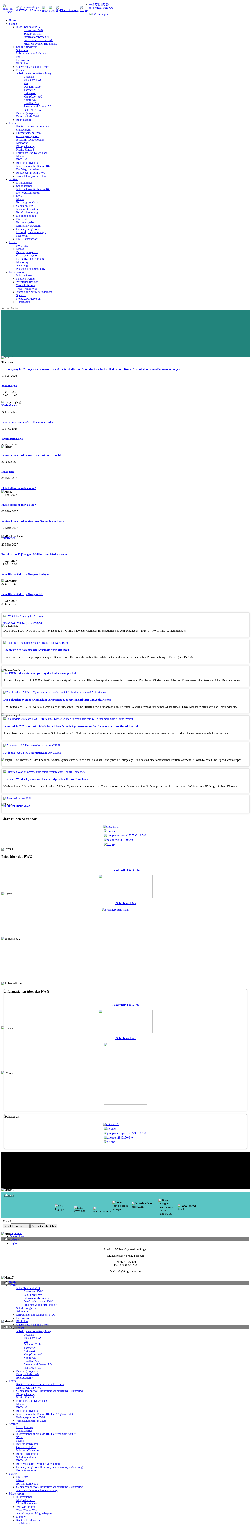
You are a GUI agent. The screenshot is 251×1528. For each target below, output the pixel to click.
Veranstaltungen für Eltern (31, 176)
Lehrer (13, 242)
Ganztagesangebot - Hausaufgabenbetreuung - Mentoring (31, 139)
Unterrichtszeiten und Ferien (32, 66)
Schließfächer (24, 185)
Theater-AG (31, 89)
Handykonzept (24, 182)
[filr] (84, 10)
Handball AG (31, 103)
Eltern (12, 123)
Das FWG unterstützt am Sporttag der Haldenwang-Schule (40, 673)
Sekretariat (22, 50)
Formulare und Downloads (31, 152)
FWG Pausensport (26, 238)
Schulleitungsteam (26, 46)
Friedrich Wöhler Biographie (40, 43)
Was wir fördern (25, 285)
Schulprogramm (33, 33)
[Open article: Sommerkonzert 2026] (17, 798)
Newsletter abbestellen (44, 1226)
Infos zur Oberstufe (27, 209)
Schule (13, 23)
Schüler (13, 179)
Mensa (20, 156)
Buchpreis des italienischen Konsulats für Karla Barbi (36, 649)
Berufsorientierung (27, 212)
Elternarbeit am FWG (28, 132)
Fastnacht (7, 471)
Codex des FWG (33, 30)
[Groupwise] (28, 10)
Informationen (24, 275)
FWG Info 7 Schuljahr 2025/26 (22, 623)
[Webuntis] (8, 11)
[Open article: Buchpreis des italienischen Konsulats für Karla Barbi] (36, 642)
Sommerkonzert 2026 (16, 805)
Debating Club (32, 86)
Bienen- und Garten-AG (38, 106)
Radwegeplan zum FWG (30, 172)
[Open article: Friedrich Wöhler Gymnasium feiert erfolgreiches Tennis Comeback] (44, 771)
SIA (26, 83)
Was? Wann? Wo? (26, 288)
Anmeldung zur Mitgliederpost (34, 291)
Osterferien (8, 537)
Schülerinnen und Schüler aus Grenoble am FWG (32, 521)
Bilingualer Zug (25, 146)
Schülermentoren (26, 215)
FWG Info (22, 159)
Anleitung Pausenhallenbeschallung (30, 267)
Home (12, 20)
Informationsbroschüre (37, 36)
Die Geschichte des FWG (38, 40)
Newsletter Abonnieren (16, 1226)
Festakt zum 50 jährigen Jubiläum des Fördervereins (34, 554)
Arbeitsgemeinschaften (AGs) (33, 73)
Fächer (20, 70)
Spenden (21, 295)
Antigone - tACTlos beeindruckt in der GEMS (32, 752)
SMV (19, 195)
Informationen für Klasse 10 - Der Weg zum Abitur (33, 167)
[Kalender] (52, 9)
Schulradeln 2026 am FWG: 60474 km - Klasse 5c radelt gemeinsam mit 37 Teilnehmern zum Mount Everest (70, 726)
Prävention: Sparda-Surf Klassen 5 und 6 (27, 422)
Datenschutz (17, 1236)
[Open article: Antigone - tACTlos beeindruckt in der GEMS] (31, 745)
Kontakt (14, 1239)
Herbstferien (9, 405)
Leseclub (29, 76)
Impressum (16, 1233)
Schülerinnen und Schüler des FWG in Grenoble (31, 455)
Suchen (5, 308)
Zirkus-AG (30, 93)
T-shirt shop (23, 301)
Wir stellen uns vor (27, 282)
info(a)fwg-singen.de (101, 7)
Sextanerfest (9, 385)
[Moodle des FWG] (45, 9)
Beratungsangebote (27, 113)
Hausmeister (23, 60)
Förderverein (16, 272)
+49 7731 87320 (99, 4)
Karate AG (30, 99)
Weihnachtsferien (12, 438)
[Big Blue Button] (67, 10)
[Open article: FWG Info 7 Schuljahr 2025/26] (23, 616)
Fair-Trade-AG (32, 109)
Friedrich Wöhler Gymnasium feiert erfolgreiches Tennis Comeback (45, 779)
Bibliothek (22, 63)
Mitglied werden (25, 278)
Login (13, 1243)
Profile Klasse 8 (25, 149)
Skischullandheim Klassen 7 (18, 488)
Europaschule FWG (27, 116)
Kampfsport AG (33, 96)
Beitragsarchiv (24, 119)
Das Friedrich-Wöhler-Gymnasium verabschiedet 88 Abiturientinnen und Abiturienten (57, 699)
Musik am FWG (33, 80)
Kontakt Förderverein (28, 298)
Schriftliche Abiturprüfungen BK (22, 594)
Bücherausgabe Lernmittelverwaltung (28, 224)
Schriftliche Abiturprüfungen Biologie (25, 574)
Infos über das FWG (28, 27)
